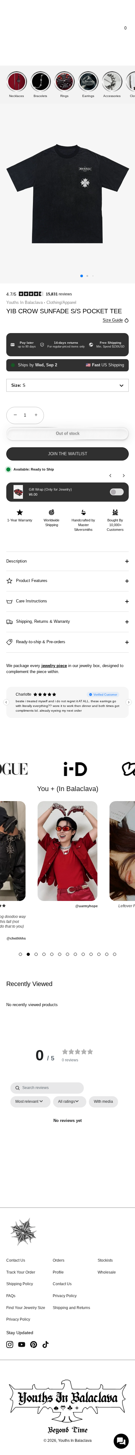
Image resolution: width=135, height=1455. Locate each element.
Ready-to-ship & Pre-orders (40, 641)
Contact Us (15, 1260)
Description (16, 561)
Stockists (105, 1260)
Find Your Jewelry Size (25, 1308)
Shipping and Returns (71, 1308)
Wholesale (107, 1272)
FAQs (10, 1296)
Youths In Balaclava (24, 302)
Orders (58, 1260)
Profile (58, 1272)
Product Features (31, 580)
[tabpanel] (67, 1135)
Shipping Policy (19, 1284)
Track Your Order (20, 1272)
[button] (20, 954)
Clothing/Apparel (61, 302)
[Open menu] (17, 28)
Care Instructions (31, 601)
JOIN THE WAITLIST (67, 453)
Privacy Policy (18, 1319)
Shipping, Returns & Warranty (42, 621)
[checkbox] (103, 1101)
